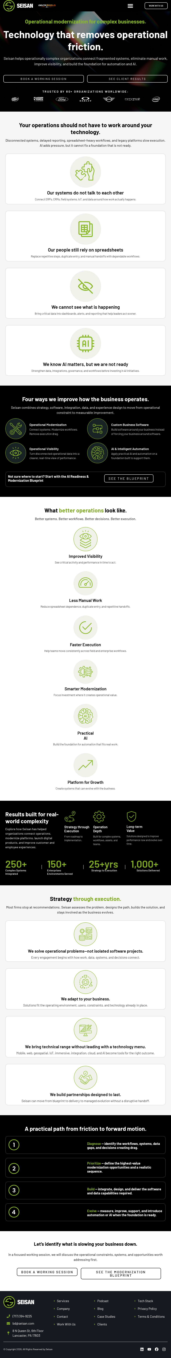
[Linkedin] (142, 1349)
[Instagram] (164, 1349)
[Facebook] (156, 1349)
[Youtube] (149, 1349)
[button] (130, 5)
